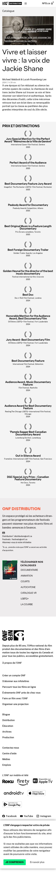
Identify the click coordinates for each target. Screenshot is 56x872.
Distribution (8, 720)
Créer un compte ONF (14, 675)
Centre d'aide (9, 753)
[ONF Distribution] (12, 3)
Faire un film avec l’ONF (15, 698)
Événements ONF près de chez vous (21, 692)
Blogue (6, 714)
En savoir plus (37, 862)
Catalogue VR (28, 593)
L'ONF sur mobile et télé (15, 775)
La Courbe (27, 604)
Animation (27, 575)
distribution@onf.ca (23, 536)
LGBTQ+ (25, 598)
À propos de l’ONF (12, 663)
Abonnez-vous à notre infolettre (16, 542)
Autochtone (28, 587)
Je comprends (14, 862)
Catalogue (8, 11)
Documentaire (29, 570)
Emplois (6, 765)
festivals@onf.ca (19, 539)
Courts (25, 581)
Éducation (7, 726)
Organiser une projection (15, 704)
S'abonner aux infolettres (15, 681)
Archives (6, 731)
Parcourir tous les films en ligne (19, 687)
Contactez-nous (10, 747)
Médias (6, 759)
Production (8, 737)
